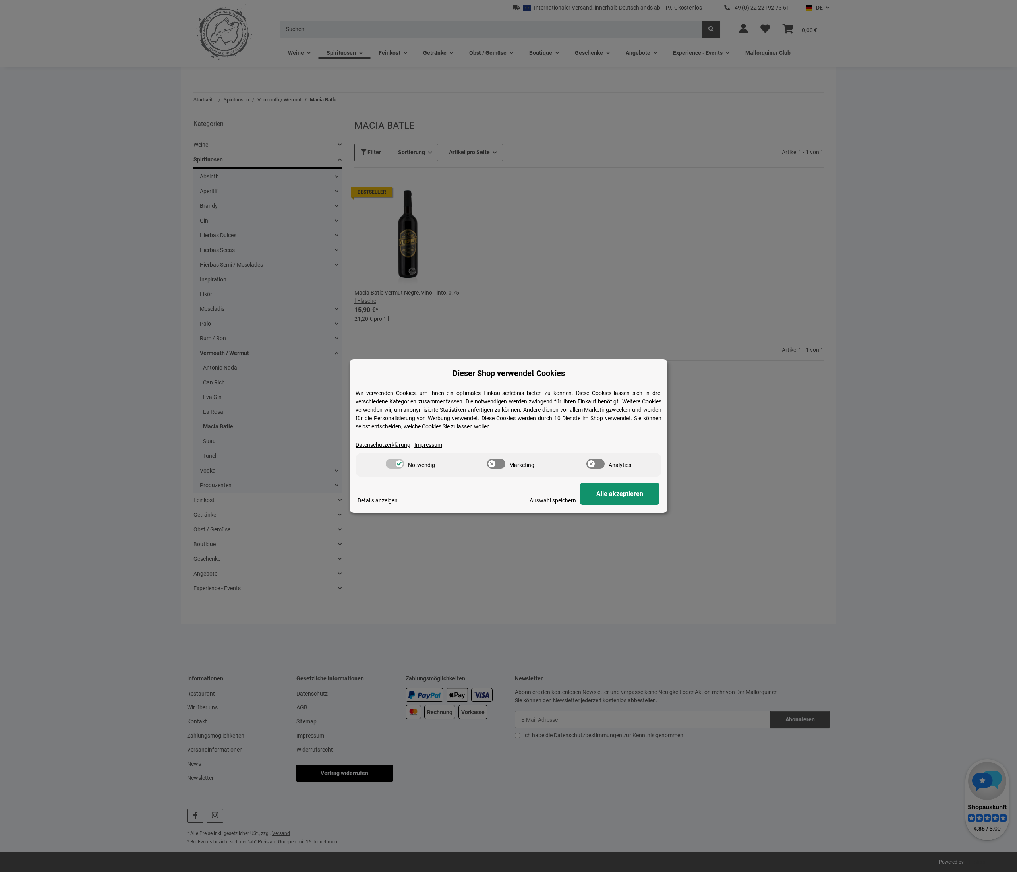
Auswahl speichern (553, 500)
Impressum (428, 445)
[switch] (395, 464)
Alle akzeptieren (619, 494)
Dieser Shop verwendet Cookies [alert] (508, 373)
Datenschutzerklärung (383, 445)
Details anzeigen (378, 500)
